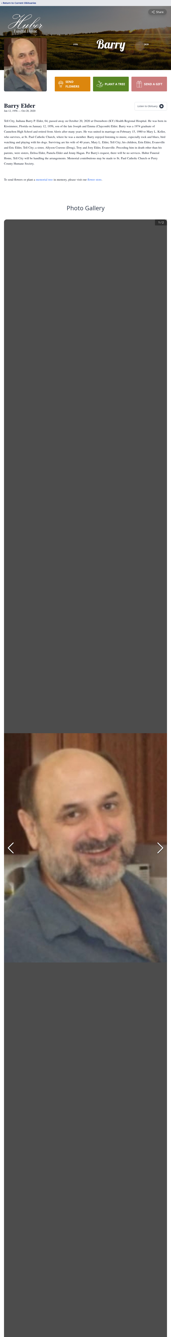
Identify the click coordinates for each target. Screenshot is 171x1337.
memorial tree (44, 179)
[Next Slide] (160, 848)
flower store (95, 179)
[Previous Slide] (10, 848)
